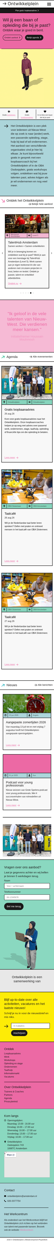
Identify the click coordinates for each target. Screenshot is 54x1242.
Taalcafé (10, 513)
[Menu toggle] (49, 4)
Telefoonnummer (12, 892)
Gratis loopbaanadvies (19, 409)
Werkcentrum (26, 1230)
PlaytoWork (43, 1240)
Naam (7, 881)
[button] (2, 253)
